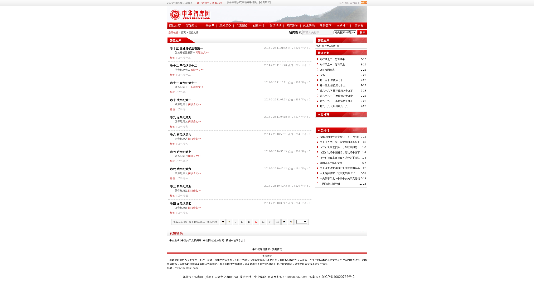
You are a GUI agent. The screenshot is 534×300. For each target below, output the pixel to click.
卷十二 (187, 74)
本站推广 (342, 25)
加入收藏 (344, 2)
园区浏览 (292, 25)
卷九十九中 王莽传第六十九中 (336, 95)
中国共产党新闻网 (191, 240)
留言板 (359, 25)
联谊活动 (275, 25)
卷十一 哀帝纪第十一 (183, 83)
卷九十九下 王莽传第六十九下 (336, 90)
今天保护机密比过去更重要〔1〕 (338, 173)
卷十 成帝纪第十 (180, 100)
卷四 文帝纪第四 (180, 203)
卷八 (185, 143)
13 (263, 221)
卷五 (185, 195)
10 (242, 221)
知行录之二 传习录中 (332, 59)
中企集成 (174, 240)
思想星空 (225, 25)
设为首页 (355, 2)
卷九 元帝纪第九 (180, 117)
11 (249, 221)
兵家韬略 (242, 25)
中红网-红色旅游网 (213, 240)
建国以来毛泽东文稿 (331, 162)
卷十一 (187, 92)
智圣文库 (194, 32)
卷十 (185, 109)
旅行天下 (325, 25)
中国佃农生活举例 (330, 183)
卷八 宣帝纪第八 (180, 134)
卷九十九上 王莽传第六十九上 (336, 101)
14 (270, 221)
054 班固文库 (327, 69)
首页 (183, 32)
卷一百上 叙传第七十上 (332, 85)
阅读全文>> (202, 52)
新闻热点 (192, 25)
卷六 (185, 178)
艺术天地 (309, 25)
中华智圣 (208, 25)
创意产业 (258, 25)
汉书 (180, 57)
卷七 (185, 161)
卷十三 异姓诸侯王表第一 (186, 48)
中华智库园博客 (261, 249)
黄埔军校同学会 (234, 240)
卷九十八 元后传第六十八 (334, 106)
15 (277, 221)
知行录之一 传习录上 (332, 64)
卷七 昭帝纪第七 (180, 152)
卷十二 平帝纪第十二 (183, 65)
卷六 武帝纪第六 (180, 169)
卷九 (185, 126)
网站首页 (175, 25)
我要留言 (277, 249)
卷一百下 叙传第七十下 (332, 80)
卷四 (185, 212)
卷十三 (187, 57)
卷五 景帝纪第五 (180, 186)
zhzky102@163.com (186, 268)
